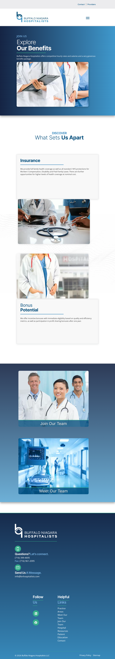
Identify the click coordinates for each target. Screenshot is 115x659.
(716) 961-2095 (27, 560)
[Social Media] (37, 614)
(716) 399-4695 (22, 557)
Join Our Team (62, 623)
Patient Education (63, 636)
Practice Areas (62, 610)
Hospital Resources (63, 629)
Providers (91, 4)
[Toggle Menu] (88, 18)
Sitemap (96, 655)
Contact (81, 4)
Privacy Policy (85, 655)
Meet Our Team (62, 616)
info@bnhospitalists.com (27, 576)
